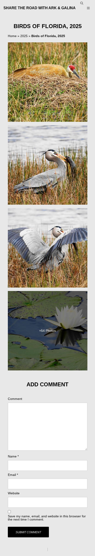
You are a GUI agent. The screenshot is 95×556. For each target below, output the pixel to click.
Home (12, 36)
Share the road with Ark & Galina (39, 8)
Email (13, 474)
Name (13, 456)
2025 (24, 36)
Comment (15, 398)
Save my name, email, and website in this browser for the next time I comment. (47, 518)
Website (14, 493)
